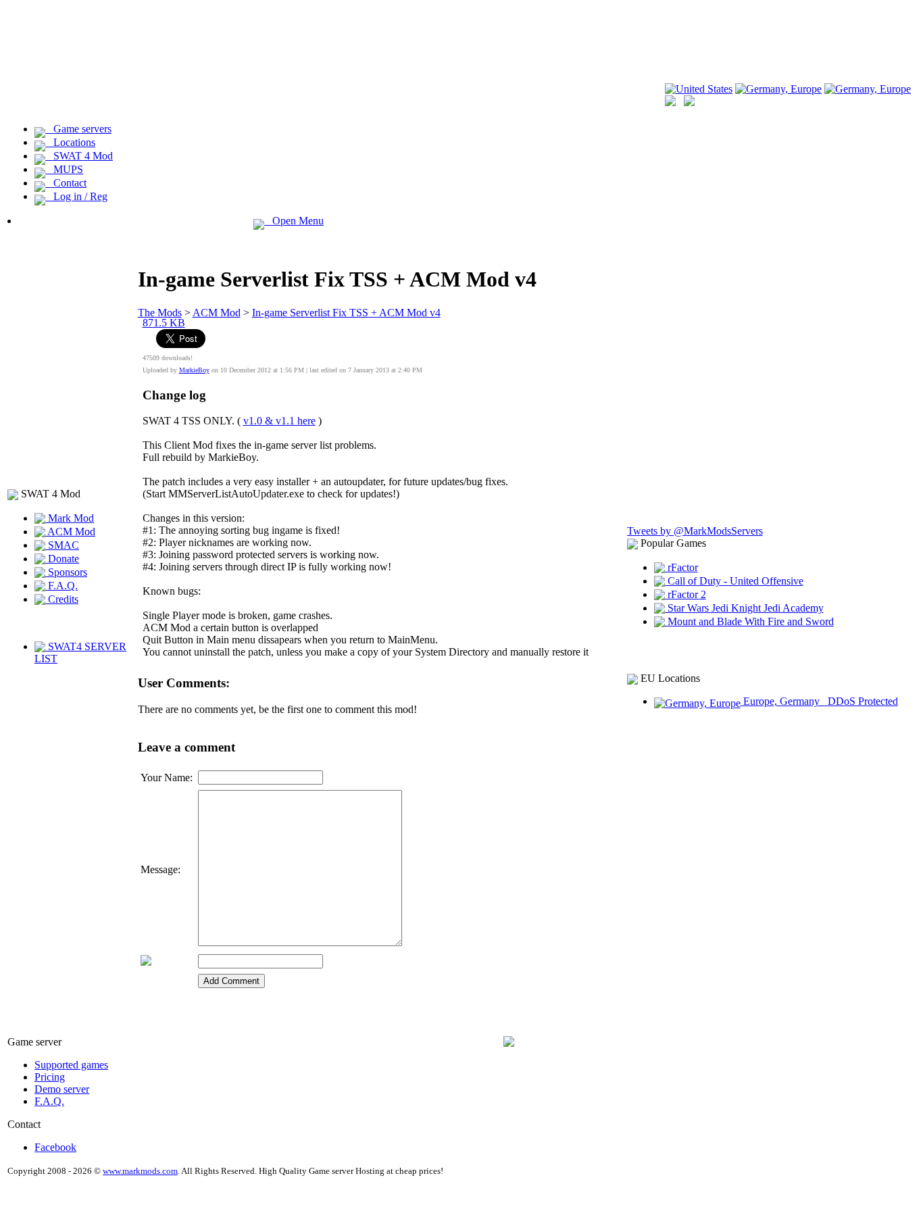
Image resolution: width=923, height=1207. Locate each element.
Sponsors (66, 572)
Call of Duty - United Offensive (734, 581)
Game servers (78, 128)
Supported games (71, 1064)
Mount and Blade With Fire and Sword (749, 621)
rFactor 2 (685, 594)
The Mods (160, 312)
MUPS (64, 169)
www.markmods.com (140, 1171)
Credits (61, 599)
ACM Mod (70, 531)
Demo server (61, 1089)
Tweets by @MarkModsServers (695, 531)
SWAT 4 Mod (79, 156)
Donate (62, 558)
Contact (65, 183)
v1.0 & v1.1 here (279, 420)
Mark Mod (69, 518)
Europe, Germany (819, 701)
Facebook (55, 1147)
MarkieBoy (194, 370)
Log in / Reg (76, 196)
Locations (70, 142)
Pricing (49, 1077)
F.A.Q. (61, 585)
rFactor (681, 567)
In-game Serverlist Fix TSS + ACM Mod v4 (346, 312)
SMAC (62, 545)
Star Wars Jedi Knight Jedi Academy (744, 608)
